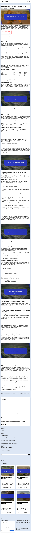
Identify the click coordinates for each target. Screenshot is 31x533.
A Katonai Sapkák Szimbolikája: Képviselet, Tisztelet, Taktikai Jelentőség (9, 437)
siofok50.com (4, 1)
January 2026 (2, 460)
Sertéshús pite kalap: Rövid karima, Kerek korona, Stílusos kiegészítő (8, 440)
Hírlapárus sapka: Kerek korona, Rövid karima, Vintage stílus (23, 522)
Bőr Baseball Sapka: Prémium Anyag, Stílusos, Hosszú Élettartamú (23, 510)
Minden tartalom (2, 433)
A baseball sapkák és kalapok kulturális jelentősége (6, 447)
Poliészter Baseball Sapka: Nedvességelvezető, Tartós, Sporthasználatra (9, 443)
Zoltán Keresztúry (11, 8)
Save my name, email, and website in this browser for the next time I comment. (13, 421)
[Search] (29, 1)
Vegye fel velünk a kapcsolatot (4, 520)
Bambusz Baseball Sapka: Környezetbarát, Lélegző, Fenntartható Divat (7, 485)
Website (2, 417)
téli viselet (25, 79)
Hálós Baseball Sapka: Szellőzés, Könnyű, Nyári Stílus (7, 510)
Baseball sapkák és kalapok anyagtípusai (10, 389)
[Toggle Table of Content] (10, 33)
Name (2, 413)
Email (17, 413)
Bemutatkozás (2, 430)
